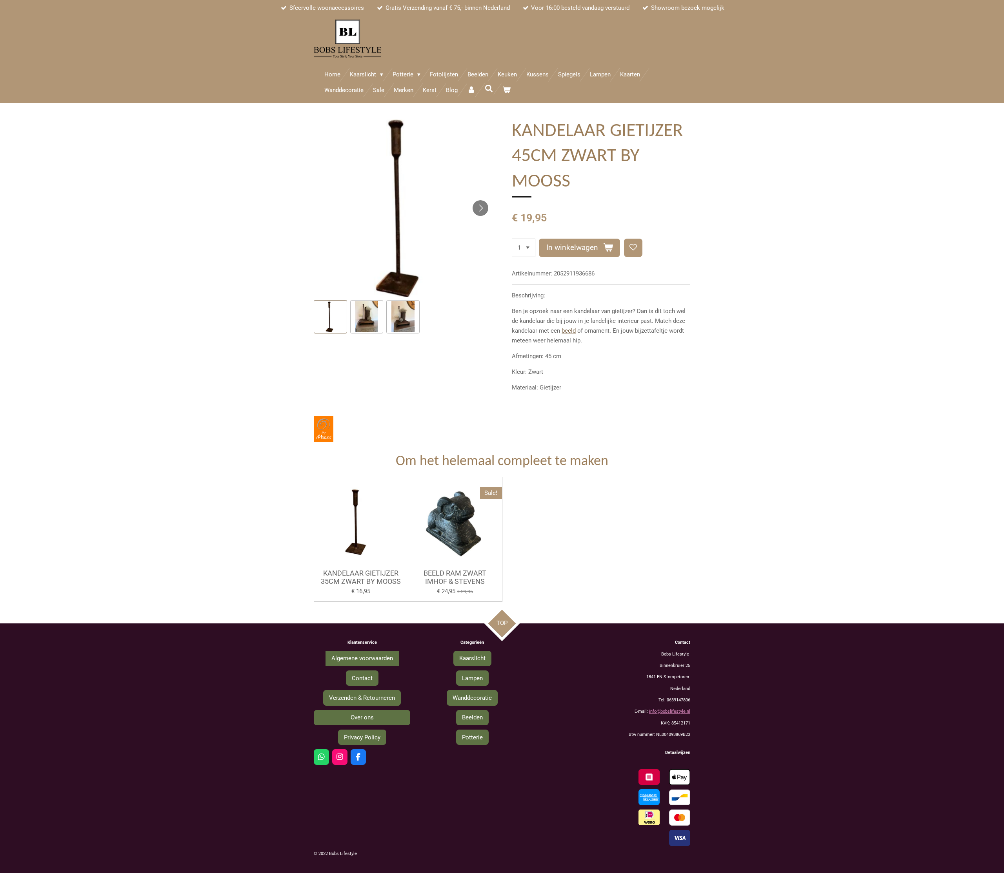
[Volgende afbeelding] (480, 208)
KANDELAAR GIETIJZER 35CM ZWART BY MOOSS (361, 577)
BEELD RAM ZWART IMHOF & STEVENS (455, 577)
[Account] (471, 90)
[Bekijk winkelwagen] (506, 90)
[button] (330, 316)
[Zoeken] (489, 88)
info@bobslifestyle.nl (669, 711)
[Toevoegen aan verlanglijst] (633, 248)
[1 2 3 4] (523, 248)
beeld (569, 330)
